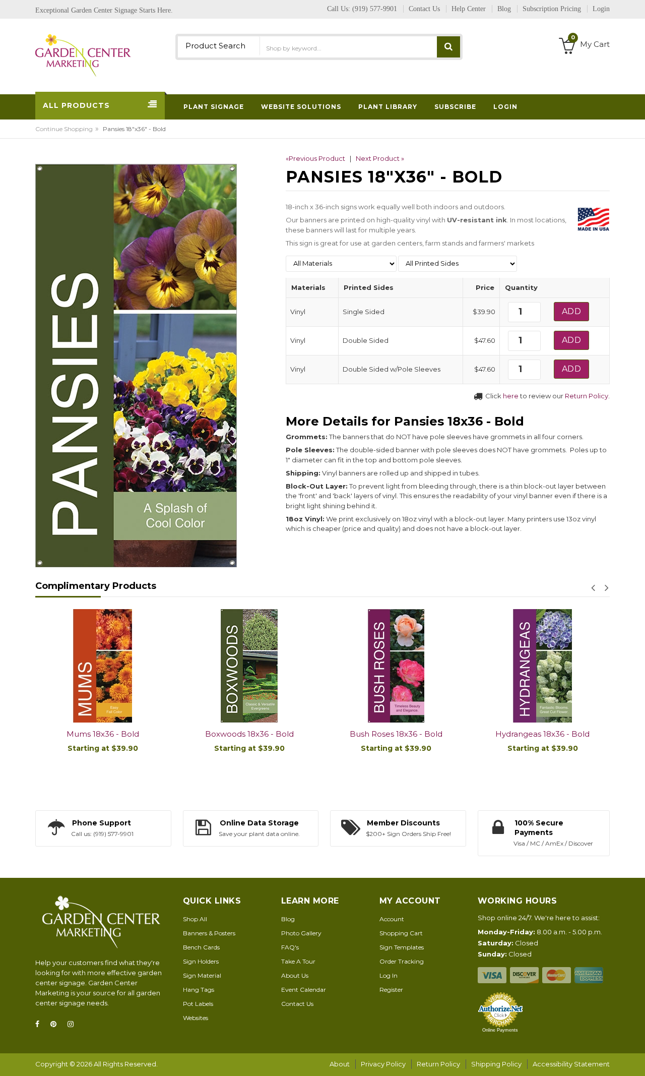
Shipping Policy (496, 1064)
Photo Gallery (301, 933)
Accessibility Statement (571, 1064)
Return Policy (586, 396)
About (340, 1064)
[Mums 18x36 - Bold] (102, 666)
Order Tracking (401, 961)
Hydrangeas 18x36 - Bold (542, 734)
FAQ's (290, 947)
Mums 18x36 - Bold (103, 734)
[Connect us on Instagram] (74, 1024)
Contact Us (297, 1003)
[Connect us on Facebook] (40, 1024)
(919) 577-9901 (374, 9)
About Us (294, 975)
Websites (195, 1018)
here (511, 396)
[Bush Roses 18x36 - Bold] (396, 666)
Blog (288, 919)
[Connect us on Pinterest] (56, 1024)
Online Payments (500, 1030)
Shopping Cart (401, 933)
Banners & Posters (209, 933)
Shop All (195, 919)
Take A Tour (298, 961)
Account (391, 919)
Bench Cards (201, 947)
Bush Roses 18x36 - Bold (396, 734)
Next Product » (380, 158)
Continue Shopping (64, 129)
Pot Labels (198, 1003)
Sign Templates (401, 947)
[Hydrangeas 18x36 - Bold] (542, 666)
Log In (388, 975)
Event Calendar (303, 989)
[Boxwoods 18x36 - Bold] (249, 666)
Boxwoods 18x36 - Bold (249, 734)
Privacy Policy (383, 1064)
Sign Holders (201, 961)
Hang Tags (198, 989)
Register (391, 989)
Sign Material (202, 975)
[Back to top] (634, 1058)
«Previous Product (315, 158)
